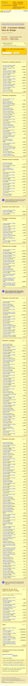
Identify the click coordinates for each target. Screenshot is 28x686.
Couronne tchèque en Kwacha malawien (7, 508)
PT (5, 11)
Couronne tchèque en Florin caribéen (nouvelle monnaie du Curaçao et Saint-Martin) (9, 284)
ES (3, 11)
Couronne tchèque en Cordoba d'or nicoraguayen (9, 237)
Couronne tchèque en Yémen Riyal (7, 194)
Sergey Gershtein (13, 679)
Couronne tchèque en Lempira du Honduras (7, 235)
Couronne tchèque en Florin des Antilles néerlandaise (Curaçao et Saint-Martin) (9, 279)
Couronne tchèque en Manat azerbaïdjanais (9, 350)
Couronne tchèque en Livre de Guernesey (9, 114)
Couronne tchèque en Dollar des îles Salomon (9, 614)
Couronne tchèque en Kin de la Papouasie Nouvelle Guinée (9, 608)
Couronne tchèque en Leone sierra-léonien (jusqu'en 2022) (9, 538)
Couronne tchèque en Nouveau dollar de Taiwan (8, 427)
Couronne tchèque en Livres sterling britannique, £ (9, 71)
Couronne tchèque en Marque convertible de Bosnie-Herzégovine (8, 102)
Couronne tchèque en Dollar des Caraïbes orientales (9, 275)
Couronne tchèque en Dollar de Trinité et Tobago (9, 330)
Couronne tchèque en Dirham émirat (7, 163)
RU (8, 11)
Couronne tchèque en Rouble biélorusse (7, 109)
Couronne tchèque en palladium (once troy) (7, 637)
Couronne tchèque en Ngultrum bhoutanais (7, 358)
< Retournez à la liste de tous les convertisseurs (14, 664)
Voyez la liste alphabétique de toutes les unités (13, 660)
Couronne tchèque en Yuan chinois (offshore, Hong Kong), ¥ (9, 361)
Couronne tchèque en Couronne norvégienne (8, 140)
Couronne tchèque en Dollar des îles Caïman (9, 258)
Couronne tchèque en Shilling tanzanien (7, 558)
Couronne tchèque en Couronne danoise (7, 111)
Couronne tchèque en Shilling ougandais (7, 560)
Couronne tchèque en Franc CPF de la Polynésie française (9, 601)
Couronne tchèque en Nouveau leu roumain (7, 146)
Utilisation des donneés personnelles (8, 682)
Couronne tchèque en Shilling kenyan (7, 481)
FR (10, 11)
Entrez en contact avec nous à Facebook (13, 292)
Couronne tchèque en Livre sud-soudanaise (9, 530)
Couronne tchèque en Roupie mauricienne (7, 506)
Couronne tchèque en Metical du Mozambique (8, 511)
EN (1, 11)
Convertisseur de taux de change (19, 7)
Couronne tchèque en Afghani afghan (7, 344)
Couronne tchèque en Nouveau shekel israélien (8, 169)
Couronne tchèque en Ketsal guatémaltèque (9, 232)
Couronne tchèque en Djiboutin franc (7, 456)
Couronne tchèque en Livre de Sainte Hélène (9, 532)
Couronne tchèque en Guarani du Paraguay (7, 325)
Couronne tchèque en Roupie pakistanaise (7, 414)
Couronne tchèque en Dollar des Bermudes (9, 211)
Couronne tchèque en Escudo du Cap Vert (7, 454)
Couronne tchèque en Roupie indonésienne (7, 367)
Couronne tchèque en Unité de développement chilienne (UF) (9, 313)
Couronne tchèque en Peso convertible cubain (9, 261)
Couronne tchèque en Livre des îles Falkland (9, 470)
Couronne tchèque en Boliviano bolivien (7, 305)
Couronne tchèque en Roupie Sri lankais (7, 392)
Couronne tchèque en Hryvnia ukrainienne (7, 155)
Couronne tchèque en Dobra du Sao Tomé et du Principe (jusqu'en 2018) (9, 549)
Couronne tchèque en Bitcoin (9, 627)
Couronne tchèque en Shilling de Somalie (7, 542)
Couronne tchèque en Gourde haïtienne (7, 269)
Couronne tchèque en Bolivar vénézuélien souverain (9, 336)
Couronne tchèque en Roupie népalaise (7, 408)
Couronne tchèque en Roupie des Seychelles (8, 523)
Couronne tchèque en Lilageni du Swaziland (7, 552)
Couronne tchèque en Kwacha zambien (7, 571)
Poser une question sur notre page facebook (13, 662)
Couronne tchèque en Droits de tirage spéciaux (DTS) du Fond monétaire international (9, 642)
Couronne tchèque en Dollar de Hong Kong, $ (9, 85)
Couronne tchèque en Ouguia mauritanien (7, 503)
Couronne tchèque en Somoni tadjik (7, 422)
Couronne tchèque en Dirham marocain (7, 497)
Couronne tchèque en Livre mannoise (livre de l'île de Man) (9, 136)
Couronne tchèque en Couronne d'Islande (7, 125)
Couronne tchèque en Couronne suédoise (7, 152)
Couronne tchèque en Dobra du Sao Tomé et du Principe (9, 544)
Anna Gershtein (18, 679)
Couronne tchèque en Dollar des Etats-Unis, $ (9, 66)
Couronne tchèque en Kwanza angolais (7, 443)
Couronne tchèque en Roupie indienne (7, 370)
